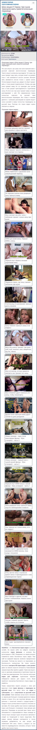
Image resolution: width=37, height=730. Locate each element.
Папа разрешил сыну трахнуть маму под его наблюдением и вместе (18, 506)
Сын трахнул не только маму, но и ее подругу (17, 528)
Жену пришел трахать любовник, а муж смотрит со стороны (17, 151)
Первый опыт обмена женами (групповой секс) (16, 261)
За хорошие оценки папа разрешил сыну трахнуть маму (18, 194)
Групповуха (12, 59)
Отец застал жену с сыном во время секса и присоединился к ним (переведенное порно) (18, 575)
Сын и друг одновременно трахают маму (18, 643)
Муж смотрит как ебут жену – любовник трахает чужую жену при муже (18, 217)
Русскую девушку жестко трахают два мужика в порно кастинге (17, 129)
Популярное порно (10, 4)
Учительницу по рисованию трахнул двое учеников (18, 305)
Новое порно (7, 2)
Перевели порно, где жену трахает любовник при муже (18, 283)
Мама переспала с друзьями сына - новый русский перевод (18, 173)
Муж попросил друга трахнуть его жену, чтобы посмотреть (17, 394)
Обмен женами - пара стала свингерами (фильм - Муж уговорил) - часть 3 (15, 438)
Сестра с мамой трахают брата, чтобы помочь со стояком (16, 621)
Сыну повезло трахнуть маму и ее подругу (17, 327)
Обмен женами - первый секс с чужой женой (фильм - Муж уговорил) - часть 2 (16, 462)
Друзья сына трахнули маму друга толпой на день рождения (17, 415)
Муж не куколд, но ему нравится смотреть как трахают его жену (17, 372)
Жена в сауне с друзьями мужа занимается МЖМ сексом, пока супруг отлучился (16, 551)
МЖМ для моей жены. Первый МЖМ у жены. (16, 240)
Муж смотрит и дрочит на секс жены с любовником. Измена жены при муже (18, 599)
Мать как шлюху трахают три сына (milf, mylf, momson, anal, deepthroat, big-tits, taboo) (18, 349)
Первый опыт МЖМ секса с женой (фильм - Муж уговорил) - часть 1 (17, 485)
